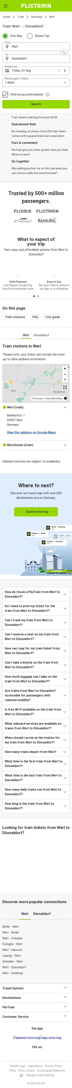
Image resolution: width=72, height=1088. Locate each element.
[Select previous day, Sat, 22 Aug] (59, 70)
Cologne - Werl (12, 944)
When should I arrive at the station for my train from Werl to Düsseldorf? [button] (32, 740)
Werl (52, 16)
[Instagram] (35, 1056)
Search (36, 104)
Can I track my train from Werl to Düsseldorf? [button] (29, 622)
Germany (36, 16)
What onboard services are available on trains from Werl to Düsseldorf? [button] (33, 726)
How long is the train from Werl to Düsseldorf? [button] (29, 806)
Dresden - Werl (12, 961)
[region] (36, 383)
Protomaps (37, 398)
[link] (36, 523)
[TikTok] (40, 1056)
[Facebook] (34, 1056)
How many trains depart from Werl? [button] (30, 752)
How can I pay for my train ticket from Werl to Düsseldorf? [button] (32, 651)
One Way (16, 36)
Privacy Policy (53, 1066)
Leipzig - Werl (11, 955)
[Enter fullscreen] (65, 387)
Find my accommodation (26, 94)
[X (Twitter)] (39, 1056)
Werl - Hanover (12, 950)
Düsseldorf (41, 335)
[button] (36, 47)
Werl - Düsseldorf (14, 967)
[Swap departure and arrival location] (63, 52)
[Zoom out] (65, 374)
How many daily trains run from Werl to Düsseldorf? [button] (33, 792)
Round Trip (42, 36)
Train (20, 16)
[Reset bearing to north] (65, 380)
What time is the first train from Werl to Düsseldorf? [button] (34, 763)
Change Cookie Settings (40, 1075)
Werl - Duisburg (12, 973)
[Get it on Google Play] (26, 1038)
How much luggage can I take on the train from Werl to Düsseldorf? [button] (31, 679)
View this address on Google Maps (31, 432)
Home (6, 16)
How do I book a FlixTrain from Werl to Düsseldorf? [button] (32, 594)
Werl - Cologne (12, 938)
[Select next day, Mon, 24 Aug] (65, 70)
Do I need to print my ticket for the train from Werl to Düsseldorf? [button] (30, 608)
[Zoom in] (65, 368)
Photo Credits (26, 1070)
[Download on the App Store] (50, 1038)
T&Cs (12, 1070)
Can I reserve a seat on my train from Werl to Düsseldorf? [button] (32, 636)
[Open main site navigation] (5, 5)
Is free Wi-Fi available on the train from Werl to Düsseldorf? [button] (33, 712)
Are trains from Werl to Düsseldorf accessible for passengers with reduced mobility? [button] (30, 695)
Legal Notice (35, 1066)
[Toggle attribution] (65, 398)
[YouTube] (36, 1056)
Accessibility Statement (51, 1070)
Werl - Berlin (10, 932)
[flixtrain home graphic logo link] (36, 5)
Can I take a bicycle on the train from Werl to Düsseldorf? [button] (31, 665)
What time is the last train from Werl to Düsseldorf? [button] (33, 778)
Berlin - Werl (10, 926)
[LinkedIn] (37, 1056)
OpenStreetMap (54, 398)
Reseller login (18, 1066)
